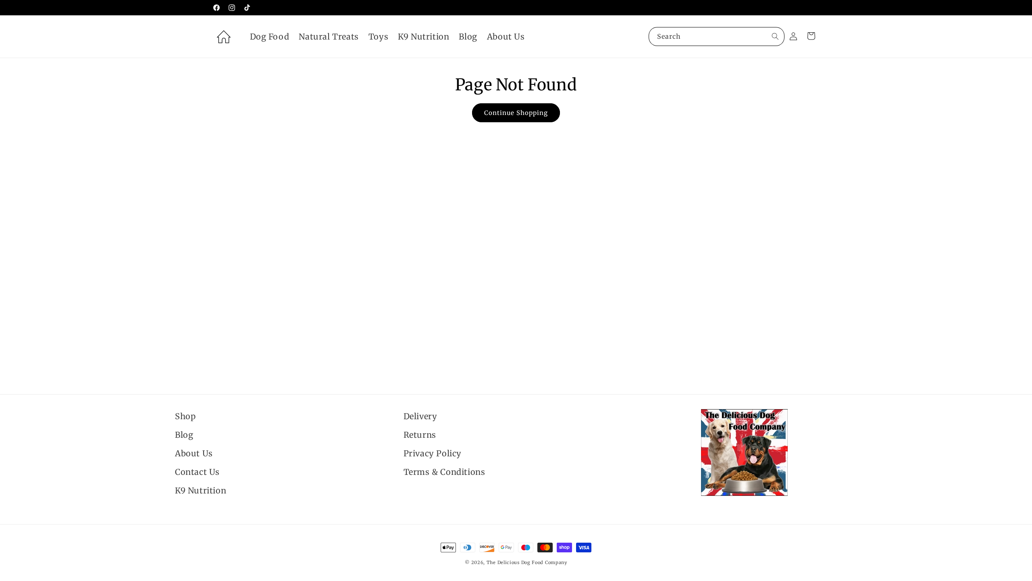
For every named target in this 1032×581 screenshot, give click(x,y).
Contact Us (197, 472)
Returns (420, 435)
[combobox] (716, 36)
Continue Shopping (516, 113)
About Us (194, 453)
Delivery (420, 416)
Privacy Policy (433, 453)
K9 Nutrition (200, 490)
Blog (184, 435)
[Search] (775, 36)
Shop (185, 416)
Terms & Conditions (444, 472)
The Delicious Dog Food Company (527, 562)
